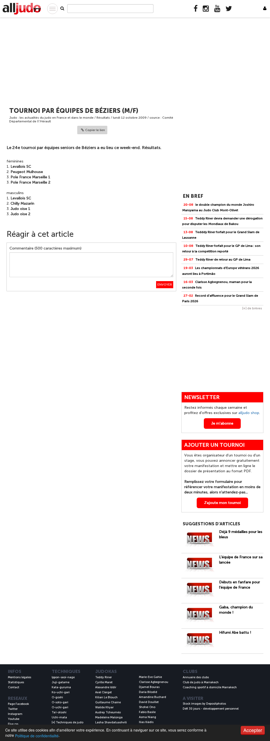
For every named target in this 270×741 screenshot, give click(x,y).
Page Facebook (18, 704)
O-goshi (57, 697)
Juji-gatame (60, 682)
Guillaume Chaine (108, 702)
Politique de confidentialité (37, 735)
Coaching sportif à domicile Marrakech (210, 687)
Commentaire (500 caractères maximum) (45, 248)
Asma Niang (147, 717)
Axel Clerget (103, 692)
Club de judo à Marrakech (201, 682)
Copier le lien (95, 130)
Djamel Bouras (149, 687)
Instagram (15, 714)
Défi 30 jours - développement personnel (211, 708)
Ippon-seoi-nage (63, 677)
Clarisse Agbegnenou (153, 682)
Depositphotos (216, 703)
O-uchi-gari (60, 707)
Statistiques (16, 682)
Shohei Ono (147, 707)
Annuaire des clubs (196, 677)
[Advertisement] (135, 60)
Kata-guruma (61, 687)
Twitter (13, 709)
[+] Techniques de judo (67, 722)
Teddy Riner (103, 677)
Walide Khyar (104, 707)
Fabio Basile (147, 712)
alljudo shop (248, 413)
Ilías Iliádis (146, 722)
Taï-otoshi (59, 712)
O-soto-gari (60, 702)
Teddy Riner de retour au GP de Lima (217, 259)
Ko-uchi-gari (61, 692)
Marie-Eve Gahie (150, 677)
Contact (13, 687)
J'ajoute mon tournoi (222, 503)
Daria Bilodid (148, 692)
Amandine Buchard (152, 697)
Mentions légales (19, 677)
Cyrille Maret (104, 682)
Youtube (13, 719)
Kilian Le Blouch (106, 697)
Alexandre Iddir (105, 687)
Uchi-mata (59, 717)
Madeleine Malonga (109, 717)
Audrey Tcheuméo (108, 712)
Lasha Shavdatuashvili (111, 722)
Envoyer (164, 284)
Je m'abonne (222, 423)
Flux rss (13, 724)
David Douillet (149, 702)
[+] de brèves (252, 308)
